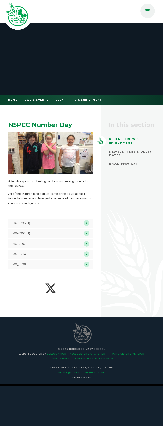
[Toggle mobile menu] (147, 11)
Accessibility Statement (88, 353)
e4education (56, 353)
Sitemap (107, 358)
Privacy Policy (61, 358)
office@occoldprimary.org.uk (81, 372)
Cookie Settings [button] (87, 358)
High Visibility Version (127, 353)
